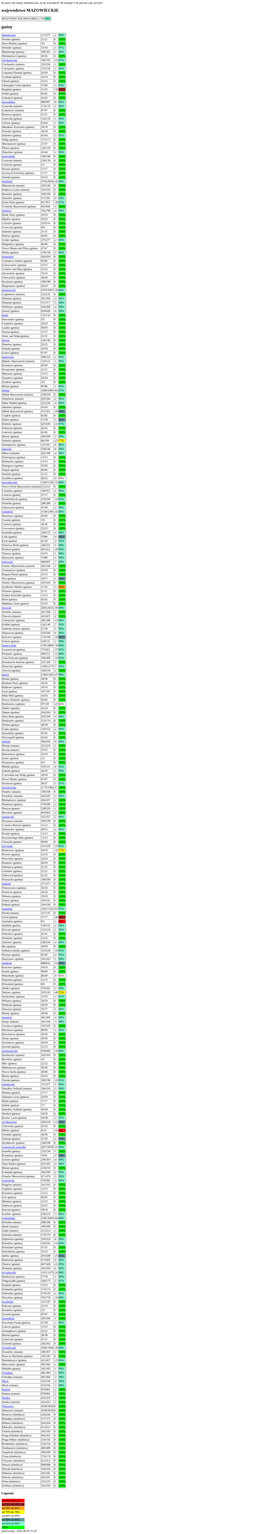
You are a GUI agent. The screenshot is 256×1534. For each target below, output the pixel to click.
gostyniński (8, 156)
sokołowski (8, 1084)
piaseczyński (9, 645)
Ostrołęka (7, 1372)
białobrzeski (8, 35)
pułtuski (6, 883)
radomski (7, 908)
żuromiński (8, 1318)
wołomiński (8, 1218)
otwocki (6, 607)
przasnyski (8, 816)
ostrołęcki (7, 511)
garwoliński (8, 102)
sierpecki (7, 1017)
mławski (6, 448)
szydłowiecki (9, 1121)
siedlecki (7, 963)
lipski (5, 315)
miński (6, 390)
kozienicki (8, 256)
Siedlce (6, 1397)
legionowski (9, 290)
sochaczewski (9, 1050)
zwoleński (7, 1301)
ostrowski (7, 561)
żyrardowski (9, 1347)
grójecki (6, 210)
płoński (6, 741)
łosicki (5, 340)
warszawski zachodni (14, 1147)
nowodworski (9, 482)
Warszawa (8, 1406)
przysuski (7, 846)
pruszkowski (9, 787)
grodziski (7, 181)
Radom (6, 1389)
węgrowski (8, 1180)
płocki (5, 674)
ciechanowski (9, 60)
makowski (8, 357)
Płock (5, 1381)
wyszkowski (9, 1272)
